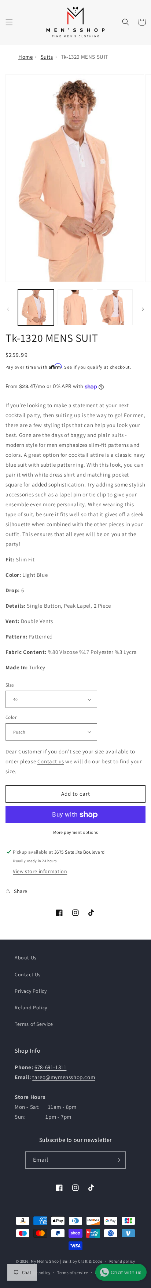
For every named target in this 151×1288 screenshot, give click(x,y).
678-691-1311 (50, 1067)
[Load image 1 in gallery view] (36, 307)
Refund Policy (31, 1007)
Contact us (50, 761)
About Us (26, 957)
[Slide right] (143, 309)
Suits (47, 56)
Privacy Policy (31, 991)
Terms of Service (34, 1024)
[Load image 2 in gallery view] (75, 307)
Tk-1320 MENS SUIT (84, 56)
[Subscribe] (117, 1160)
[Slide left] (8, 309)
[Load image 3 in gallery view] (115, 307)
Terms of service (72, 1272)
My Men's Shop (45, 1261)
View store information (40, 871)
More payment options (75, 832)
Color (10, 717)
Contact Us (28, 974)
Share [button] (20, 891)
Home (25, 56)
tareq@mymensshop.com (63, 1077)
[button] (9, 22)
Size (9, 685)
